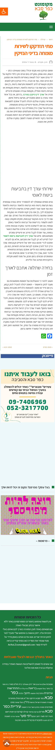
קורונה (19, 711)
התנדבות (40, 693)
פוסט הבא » (7, 347)
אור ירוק (32, 684)
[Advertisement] (27, 153)
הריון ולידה (24, 688)
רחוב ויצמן (36, 716)
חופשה (33, 693)
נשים (13, 702)
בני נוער (49, 688)
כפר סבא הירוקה (36, 698)
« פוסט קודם (48, 347)
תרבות (18, 720)
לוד (26, 744)
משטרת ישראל (40, 702)
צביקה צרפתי (34, 712)
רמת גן (37, 741)
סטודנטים (49, 707)
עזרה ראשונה (26, 707)
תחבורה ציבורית (34, 720)
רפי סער (25, 716)
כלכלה (20, 693)
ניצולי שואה (19, 702)
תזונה (45, 720)
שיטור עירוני (15, 716)
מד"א (26, 698)
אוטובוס (49, 684)
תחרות (24, 720)
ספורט (41, 707)
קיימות (13, 711)
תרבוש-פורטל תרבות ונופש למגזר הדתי (28, 733)
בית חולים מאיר (15, 684)
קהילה (25, 712)
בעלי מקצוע (41, 688)
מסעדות (11, 698)
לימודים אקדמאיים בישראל (14, 744)
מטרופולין (20, 698)
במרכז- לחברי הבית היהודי (37, 744)
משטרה (50, 702)
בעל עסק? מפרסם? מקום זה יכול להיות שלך (25, 487)
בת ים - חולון (30, 741)
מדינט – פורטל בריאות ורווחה (20, 737)
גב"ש (22, 741)
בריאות (32, 688)
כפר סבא (24, 748)
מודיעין (34, 737)
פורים (41, 711)
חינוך (27, 693)
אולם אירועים (41, 684)
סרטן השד (35, 707)
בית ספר (5, 684)
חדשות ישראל (34, 748)
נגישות (32, 702)
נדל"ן (26, 702)
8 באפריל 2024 (29, 62)
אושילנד (25, 684)
